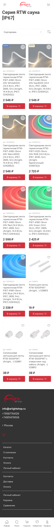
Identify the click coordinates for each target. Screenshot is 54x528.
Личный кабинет (12, 468)
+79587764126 (10, 413)
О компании (9, 452)
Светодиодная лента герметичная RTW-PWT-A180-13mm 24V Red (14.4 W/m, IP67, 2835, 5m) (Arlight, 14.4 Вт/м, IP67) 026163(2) (14, 225)
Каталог (7, 447)
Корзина (7, 500)
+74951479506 (10, 417)
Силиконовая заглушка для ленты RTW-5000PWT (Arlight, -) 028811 (13, 357)
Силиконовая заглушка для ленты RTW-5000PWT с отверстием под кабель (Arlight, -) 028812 (39, 360)
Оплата (7, 462)
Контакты (8, 457)
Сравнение (9, 505)
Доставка (8, 481)
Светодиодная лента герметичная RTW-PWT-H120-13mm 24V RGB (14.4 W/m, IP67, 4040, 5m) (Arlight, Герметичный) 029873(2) (40, 155)
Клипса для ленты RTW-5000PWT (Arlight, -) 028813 (38, 287)
